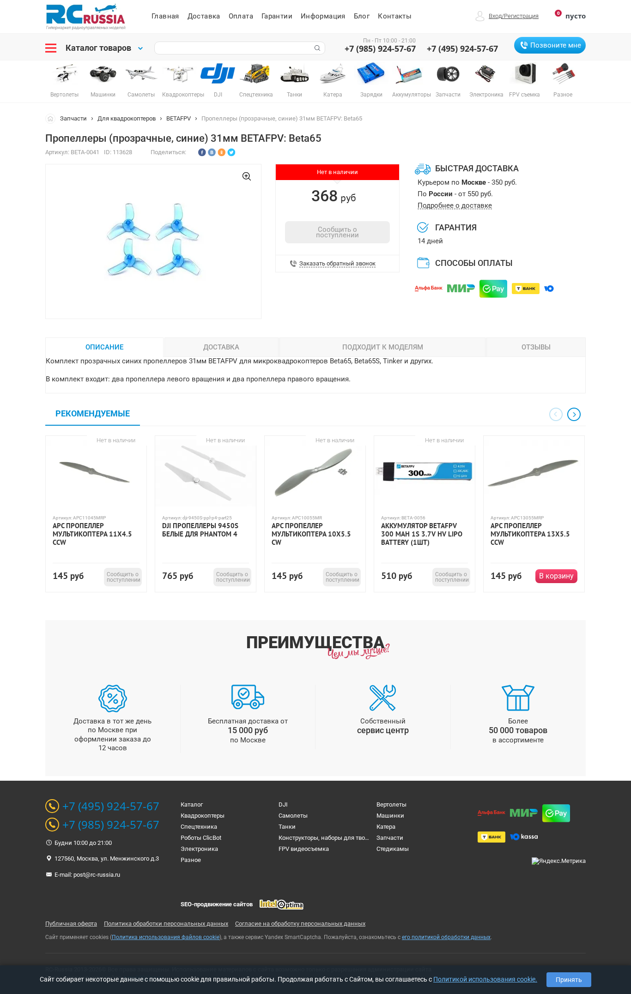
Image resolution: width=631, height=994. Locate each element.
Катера (385, 826)
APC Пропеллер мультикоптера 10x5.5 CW (311, 534)
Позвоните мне (555, 45)
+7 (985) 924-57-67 (380, 48)
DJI (283, 804)
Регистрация (521, 15)
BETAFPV (178, 118)
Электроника (199, 848)
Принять (569, 979)
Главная (165, 16)
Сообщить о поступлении (337, 232)
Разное (191, 859)
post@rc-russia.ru (96, 874)
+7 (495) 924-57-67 (462, 48)
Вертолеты (391, 804)
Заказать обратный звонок (337, 263)
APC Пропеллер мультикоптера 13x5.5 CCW (530, 534)
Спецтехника (199, 826)
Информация (323, 16)
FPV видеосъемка (304, 848)
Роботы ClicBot (201, 837)
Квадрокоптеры (202, 815)
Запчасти (73, 118)
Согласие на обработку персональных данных (300, 923)
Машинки (390, 815)
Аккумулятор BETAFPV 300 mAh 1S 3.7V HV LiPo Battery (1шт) (421, 534)
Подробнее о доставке (455, 205)
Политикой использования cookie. (485, 979)
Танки (287, 826)
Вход (495, 15)
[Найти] (316, 48)
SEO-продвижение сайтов (217, 904)
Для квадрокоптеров (126, 118)
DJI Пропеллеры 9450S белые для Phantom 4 (200, 530)
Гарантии (276, 16)
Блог (362, 16)
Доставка (204, 16)
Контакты (395, 16)
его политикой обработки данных (446, 937)
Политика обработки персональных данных (166, 923)
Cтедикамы (392, 848)
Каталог (192, 804)
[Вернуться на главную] (52, 118)
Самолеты (293, 815)
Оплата (241, 16)
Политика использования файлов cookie (165, 937)
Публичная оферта (71, 923)
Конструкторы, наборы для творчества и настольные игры (361, 837)
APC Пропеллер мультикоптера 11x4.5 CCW (92, 534)
